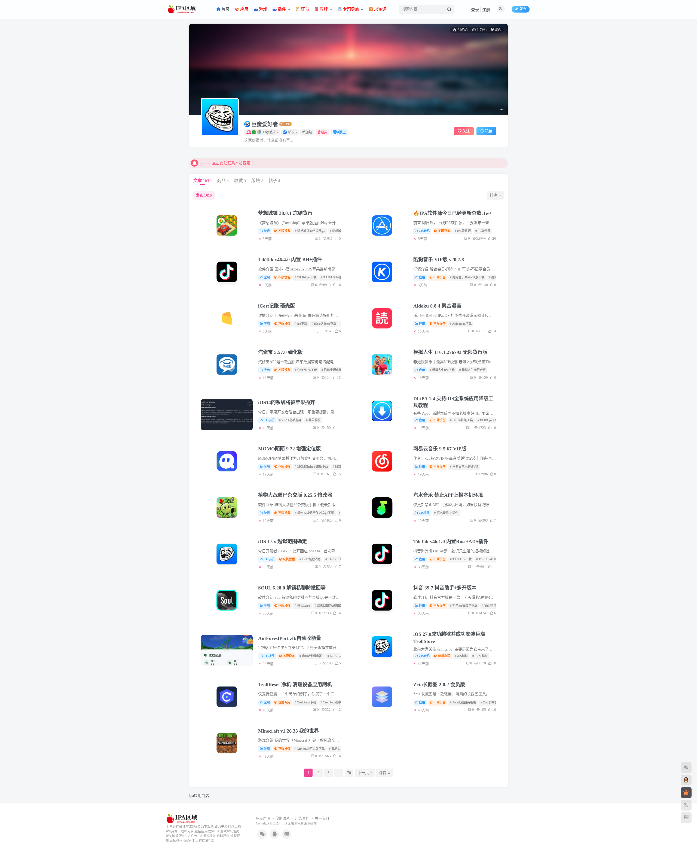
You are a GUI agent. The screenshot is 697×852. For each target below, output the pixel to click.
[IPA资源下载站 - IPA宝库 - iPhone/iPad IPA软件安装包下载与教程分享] (182, 818)
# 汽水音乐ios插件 (446, 512)
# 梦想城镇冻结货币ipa (310, 231)
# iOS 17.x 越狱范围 (338, 559)
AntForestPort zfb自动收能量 (289, 638)
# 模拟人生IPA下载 (442, 370)
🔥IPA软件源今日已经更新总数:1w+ (452, 213)
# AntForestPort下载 (340, 656)
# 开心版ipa (302, 605)
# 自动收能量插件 (311, 656)
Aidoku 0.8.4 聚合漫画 (437, 306)
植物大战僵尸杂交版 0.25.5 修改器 (295, 495)
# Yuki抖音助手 (492, 605)
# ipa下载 (301, 323)
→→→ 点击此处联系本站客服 (225, 163)
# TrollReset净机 (331, 702)
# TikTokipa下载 (305, 277)
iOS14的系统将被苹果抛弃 (286, 402)
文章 (202, 180)
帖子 (274, 180)
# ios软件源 (482, 231)
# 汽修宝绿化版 (332, 370)
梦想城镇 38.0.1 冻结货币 (285, 213)
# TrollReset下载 (305, 702)
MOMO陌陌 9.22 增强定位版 (289, 448)
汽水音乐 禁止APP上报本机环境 (448, 495)
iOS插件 (424, 512)
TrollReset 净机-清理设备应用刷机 (295, 684)
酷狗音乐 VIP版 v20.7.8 (438, 259)
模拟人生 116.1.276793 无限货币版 (450, 352)
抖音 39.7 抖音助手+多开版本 (444, 588)
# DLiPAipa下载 (488, 420)
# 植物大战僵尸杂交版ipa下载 (314, 512)
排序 (493, 195)
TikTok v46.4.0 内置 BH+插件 (290, 259)
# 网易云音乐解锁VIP (464, 466)
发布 (204, 195)
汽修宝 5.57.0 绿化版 (280, 352)
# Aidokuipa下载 (461, 323)
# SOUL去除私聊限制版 (330, 605)
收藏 (240, 180)
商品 (223, 180)
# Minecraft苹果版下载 (310, 748)
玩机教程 (289, 559)
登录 (475, 10)
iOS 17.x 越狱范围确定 (282, 541)
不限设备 (284, 231)
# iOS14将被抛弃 (290, 420)
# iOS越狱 (461, 656)
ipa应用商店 (199, 796)
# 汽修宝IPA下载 (306, 370)
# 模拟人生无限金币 (472, 370)
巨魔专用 (284, 702)
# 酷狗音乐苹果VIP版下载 (467, 277)
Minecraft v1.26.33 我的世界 (288, 731)
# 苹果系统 (313, 420)
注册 (486, 10)
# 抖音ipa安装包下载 (463, 605)
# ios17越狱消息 (310, 559)
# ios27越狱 (480, 656)
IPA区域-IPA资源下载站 (299, 823)
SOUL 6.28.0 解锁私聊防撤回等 (292, 588)
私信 (489, 131)
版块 (257, 180)
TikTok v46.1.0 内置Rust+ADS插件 (450, 541)
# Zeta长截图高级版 (463, 702)
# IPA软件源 (463, 231)
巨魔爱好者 (264, 124)
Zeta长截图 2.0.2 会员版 (439, 684)
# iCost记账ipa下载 (324, 323)
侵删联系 (283, 818)
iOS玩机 (424, 231)
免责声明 (263, 818)
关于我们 (322, 818)
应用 (267, 277)
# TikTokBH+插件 (332, 277)
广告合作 (302, 818)
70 (349, 773)
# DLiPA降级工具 (461, 420)
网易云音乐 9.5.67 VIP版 (439, 448)
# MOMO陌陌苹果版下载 (311, 466)
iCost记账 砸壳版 (276, 306)
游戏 (267, 231)
